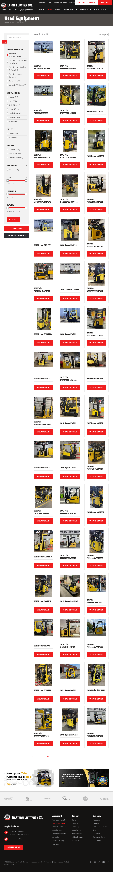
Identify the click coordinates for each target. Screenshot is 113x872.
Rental (58, 9)
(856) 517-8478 (27, 10)
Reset (14, 219)
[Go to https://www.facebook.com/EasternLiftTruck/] (91, 862)
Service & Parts (69, 9)
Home (6, 22)
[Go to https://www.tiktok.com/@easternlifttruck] (108, 862)
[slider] (8, 180)
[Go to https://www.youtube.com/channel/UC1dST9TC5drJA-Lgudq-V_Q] (103, 862)
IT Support (47, 862)
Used (49, 9)
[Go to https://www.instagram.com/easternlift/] (99, 862)
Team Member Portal (61, 862)
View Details (44, 76)
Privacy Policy (9, 864)
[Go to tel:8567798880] (23, 839)
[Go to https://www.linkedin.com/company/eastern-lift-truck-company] (95, 862)
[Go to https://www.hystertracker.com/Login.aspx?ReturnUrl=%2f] (84, 778)
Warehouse (84, 9)
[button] (43, 9)
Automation (99, 9)
